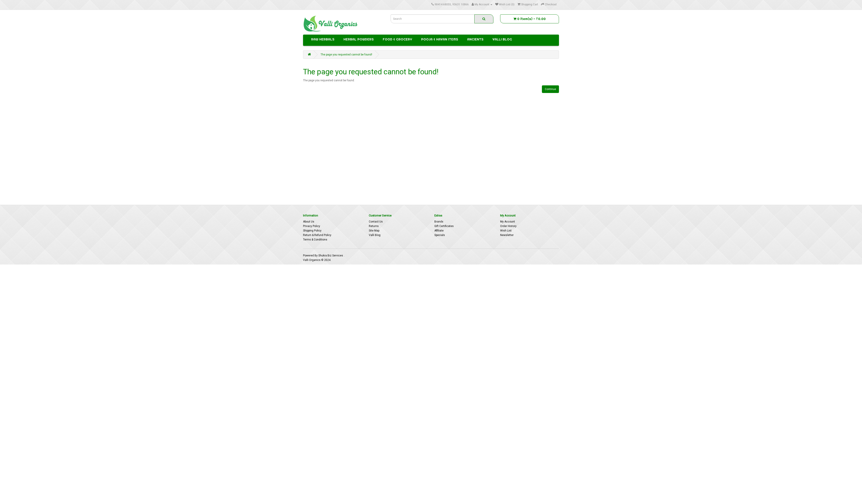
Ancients (475, 39)
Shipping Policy (312, 230)
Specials (439, 235)
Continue (550, 89)
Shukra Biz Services (331, 255)
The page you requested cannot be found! (346, 54)
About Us (308, 221)
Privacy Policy (311, 226)
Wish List (506, 230)
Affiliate (439, 230)
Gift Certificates (444, 226)
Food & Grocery (397, 39)
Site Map (374, 230)
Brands (438, 221)
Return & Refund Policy (317, 235)
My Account (507, 221)
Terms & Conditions (315, 239)
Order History (508, 226)
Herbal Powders (358, 39)
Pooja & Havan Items (439, 39)
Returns (374, 226)
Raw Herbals (322, 39)
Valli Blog (502, 39)
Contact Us (376, 221)
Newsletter (507, 235)
